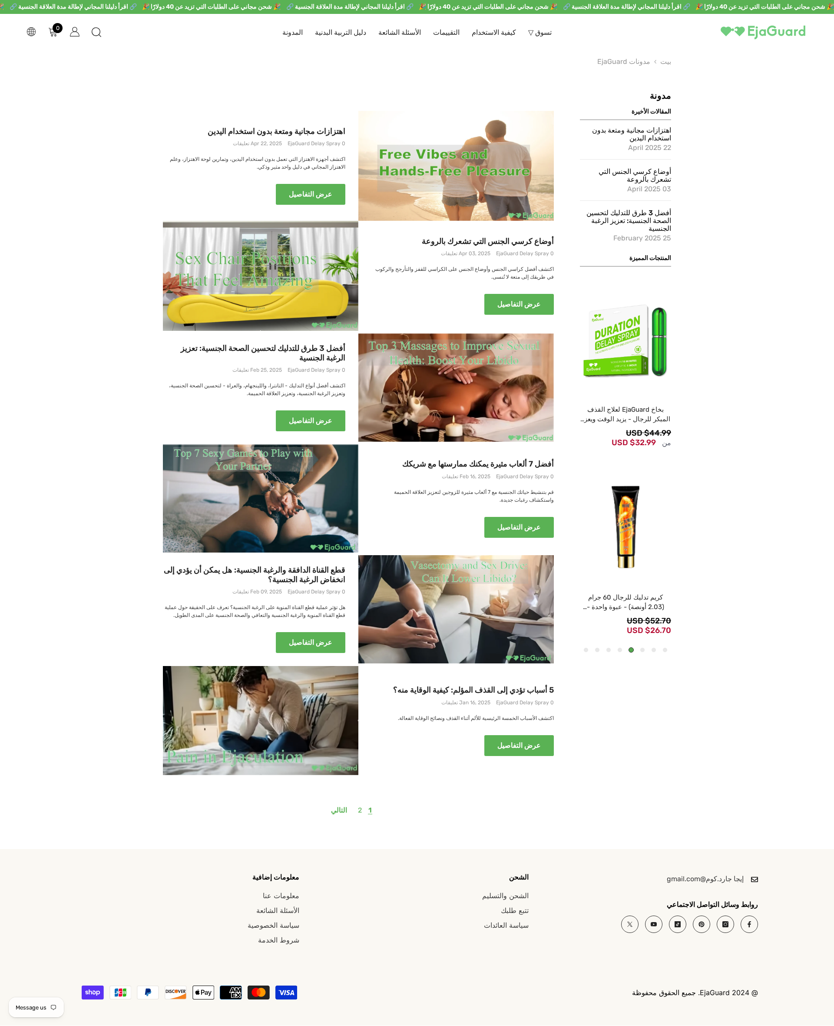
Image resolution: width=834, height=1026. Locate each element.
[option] (625, 367)
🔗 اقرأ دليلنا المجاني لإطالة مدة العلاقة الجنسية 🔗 (626, 6)
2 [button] (653, 650)
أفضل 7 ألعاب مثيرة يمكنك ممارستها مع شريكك (478, 464)
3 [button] (642, 650)
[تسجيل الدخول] (74, 32)
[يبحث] (96, 32)
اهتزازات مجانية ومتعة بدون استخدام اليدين (276, 131)
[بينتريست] (701, 924)
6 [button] (608, 650)
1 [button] (665, 650)
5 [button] (619, 650)
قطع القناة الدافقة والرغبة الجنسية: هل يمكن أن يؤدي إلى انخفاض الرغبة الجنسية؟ (254, 575)
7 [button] (597, 650)
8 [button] (586, 650)
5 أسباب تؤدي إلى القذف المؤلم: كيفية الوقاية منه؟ (473, 690)
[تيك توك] (677, 924)
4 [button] (631, 650)
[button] (646, 49)
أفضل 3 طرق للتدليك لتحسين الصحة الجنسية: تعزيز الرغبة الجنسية (263, 353)
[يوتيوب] (653, 924)
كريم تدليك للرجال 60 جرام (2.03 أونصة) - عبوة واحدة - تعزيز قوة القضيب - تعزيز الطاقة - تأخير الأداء (626, 602)
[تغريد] (630, 924)
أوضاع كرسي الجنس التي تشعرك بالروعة (488, 241)
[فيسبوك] (749, 924)
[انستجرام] (725, 924)
